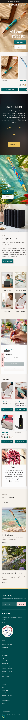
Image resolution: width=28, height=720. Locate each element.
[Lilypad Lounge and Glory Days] (14, 558)
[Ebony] (20, 405)
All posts (5, 502)
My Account (5, 655)
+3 (12, 437)
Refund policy (5, 690)
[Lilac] (18, 405)
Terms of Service (6, 700)
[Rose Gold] (25, 85)
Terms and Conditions (7, 695)
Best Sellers (7, 303)
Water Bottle (18, 432)
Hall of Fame (5, 685)
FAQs (3, 658)
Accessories (5, 647)
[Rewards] (3, 716)
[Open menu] (2, 4)
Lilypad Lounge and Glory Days (12, 573)
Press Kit (4, 703)
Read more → (6, 542)
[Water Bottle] (21, 422)
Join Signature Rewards (14, 1)
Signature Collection (21, 281)
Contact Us (4, 660)
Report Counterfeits (7, 698)
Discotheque (8, 354)
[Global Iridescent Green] (7, 437)
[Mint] (15, 405)
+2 (25, 405)
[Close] (2, 354)
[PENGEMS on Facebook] (5, 622)
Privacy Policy (5, 692)
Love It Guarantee (6, 666)
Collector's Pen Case (6, 403)
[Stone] (23, 405)
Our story (14, 144)
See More (14, 368)
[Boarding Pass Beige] (2, 437)
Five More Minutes (7, 535)
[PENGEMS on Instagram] (2, 622)
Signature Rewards (6, 674)
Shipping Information (7, 671)
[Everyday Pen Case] (21, 390)
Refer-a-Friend (5, 676)
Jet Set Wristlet (5, 435)
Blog (3, 687)
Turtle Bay (4, 80)
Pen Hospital (5, 663)
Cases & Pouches (21, 303)
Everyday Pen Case (19, 403)
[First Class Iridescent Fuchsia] (9, 437)
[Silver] (20, 85)
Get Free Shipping (2, 361)
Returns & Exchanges (7, 668)
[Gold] (22, 85)
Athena (21, 83)
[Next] (24, 332)
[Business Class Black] (5, 437)
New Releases (7, 281)
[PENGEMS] (14, 5)
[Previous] (3, 332)
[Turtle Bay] (9, 67)
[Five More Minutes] (14, 520)
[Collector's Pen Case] (7, 390)
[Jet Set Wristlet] (7, 422)
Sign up (21, 604)
